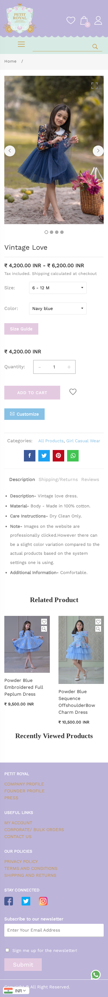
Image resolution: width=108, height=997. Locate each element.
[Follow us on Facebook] (29, 455)
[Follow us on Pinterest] (58, 455)
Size (9, 287)
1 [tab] (46, 232)
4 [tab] (62, 232)
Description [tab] (22, 479)
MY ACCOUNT (18, 822)
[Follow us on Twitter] (44, 455)
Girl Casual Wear (83, 440)
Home (10, 61)
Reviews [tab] (90, 479)
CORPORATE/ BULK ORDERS (34, 829)
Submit (23, 964)
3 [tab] (56, 232)
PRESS (11, 797)
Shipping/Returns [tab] (58, 479)
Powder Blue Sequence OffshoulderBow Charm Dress (76, 702)
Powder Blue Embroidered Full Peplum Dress (23, 687)
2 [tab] (51, 232)
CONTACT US (18, 836)
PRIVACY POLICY (21, 861)
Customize (28, 414)
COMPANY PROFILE (24, 784)
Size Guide (21, 328)
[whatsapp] (73, 455)
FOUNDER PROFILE (24, 791)
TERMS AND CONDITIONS (31, 868)
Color (10, 308)
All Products (51, 440)
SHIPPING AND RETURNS (30, 875)
